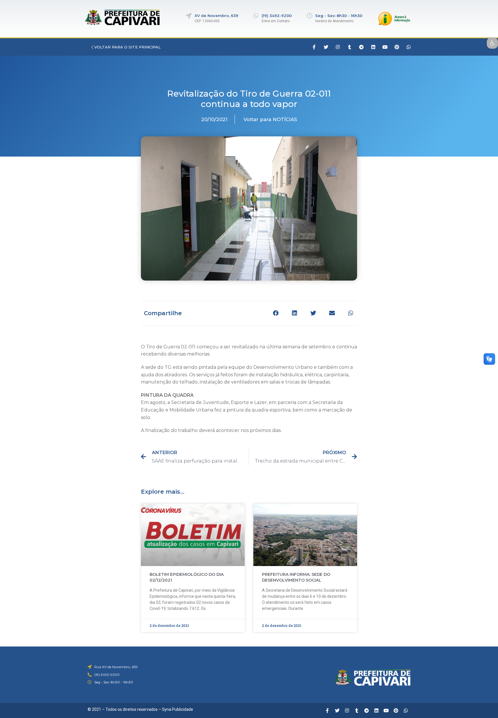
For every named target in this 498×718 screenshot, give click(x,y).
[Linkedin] (373, 47)
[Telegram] (361, 47)
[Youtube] (385, 47)
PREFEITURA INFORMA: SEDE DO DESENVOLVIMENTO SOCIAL (296, 577)
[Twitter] (326, 47)
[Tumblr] (349, 47)
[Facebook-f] (314, 47)
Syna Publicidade (177, 709)
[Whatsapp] (408, 47)
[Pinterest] (396, 47)
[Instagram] (337, 47)
